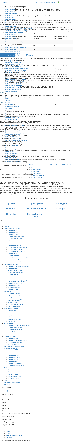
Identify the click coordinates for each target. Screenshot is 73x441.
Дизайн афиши (35, 171)
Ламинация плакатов (11, 72)
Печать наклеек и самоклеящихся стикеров (18, 28)
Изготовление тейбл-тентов (13, 40)
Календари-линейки (14, 300)
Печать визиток (10, 9)
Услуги (5, 2)
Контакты (7, 384)
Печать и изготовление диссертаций (16, 133)
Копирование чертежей (12, 51)
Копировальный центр (11, 264)
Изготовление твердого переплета (16, 140)
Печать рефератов (11, 136)
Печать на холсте (10, 157)
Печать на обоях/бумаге (12, 159)
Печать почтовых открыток (16, 261)
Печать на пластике (11, 153)
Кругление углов (10, 104)
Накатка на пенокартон (12, 138)
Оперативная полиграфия (12, 228)
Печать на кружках (11, 114)
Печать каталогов (10, 27)
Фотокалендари (12, 302)
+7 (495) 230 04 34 (66, 164)
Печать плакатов (10, 55)
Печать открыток (10, 21)
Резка (7, 98)
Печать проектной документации (15, 70)
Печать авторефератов (12, 135)
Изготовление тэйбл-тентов (16, 251)
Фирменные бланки (14, 240)
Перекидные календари (15, 295)
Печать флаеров (10, 19)
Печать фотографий (11, 61)
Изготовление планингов (13, 89)
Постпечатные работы (11, 308)
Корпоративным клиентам (48, 2)
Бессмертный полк (11, 119)
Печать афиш (9, 23)
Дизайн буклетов (36, 173)
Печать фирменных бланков (14, 32)
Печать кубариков (10, 34)
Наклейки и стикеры (14, 259)
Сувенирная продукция (11, 337)
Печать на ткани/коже (12, 150)
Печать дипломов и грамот (13, 25)
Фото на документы (11, 59)
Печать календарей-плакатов (14, 83)
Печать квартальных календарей (15, 80)
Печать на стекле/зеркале (13, 161)
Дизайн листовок (36, 170)
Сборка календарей (11, 91)
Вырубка (8, 102)
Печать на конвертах (11, 13)
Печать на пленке (10, 152)
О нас (35, 2)
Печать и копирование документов (16, 47)
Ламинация (8, 108)
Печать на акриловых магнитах (15, 116)
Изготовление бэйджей (15, 342)
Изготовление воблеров (15, 249)
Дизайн (31, 164)
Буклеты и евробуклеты (15, 238)
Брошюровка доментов (15, 283)
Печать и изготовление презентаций (16, 68)
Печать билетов (10, 36)
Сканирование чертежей (13, 53)
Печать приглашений (11, 11)
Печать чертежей (10, 49)
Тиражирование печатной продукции (16, 30)
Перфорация (9, 97)
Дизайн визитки (35, 168)
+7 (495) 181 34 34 (51, 164)
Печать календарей (11, 78)
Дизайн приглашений (37, 175)
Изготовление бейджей (12, 117)
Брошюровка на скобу (12, 106)
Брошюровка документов (13, 63)
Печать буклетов (10, 15)
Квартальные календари (15, 299)
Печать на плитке (10, 155)
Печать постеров (10, 57)
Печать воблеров (10, 38)
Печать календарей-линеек (13, 85)
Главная (6, 227)
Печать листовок (10, 17)
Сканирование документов (13, 66)
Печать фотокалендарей (13, 87)
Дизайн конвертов (36, 177)
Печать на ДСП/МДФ (11, 146)
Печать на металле (11, 148)
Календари (7, 291)
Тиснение (8, 100)
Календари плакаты (14, 297)
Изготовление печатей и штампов (15, 125)
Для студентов (8, 323)
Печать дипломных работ (13, 131)
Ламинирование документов (14, 64)
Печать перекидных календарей (15, 81)
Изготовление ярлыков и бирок (15, 42)
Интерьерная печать (10, 348)
